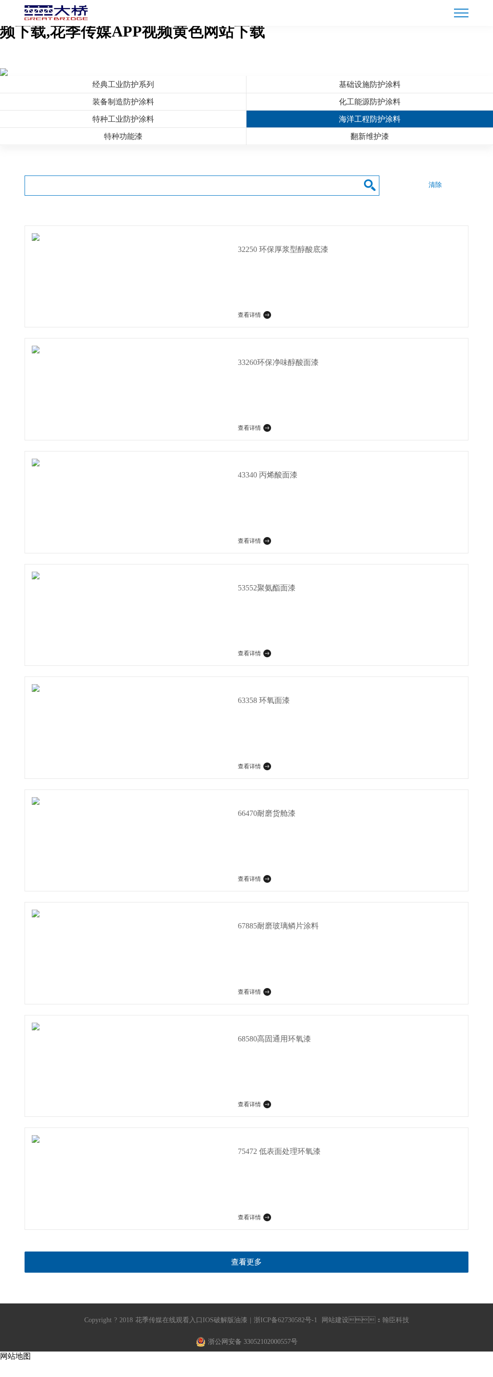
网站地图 (15, 1356)
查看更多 (246, 1262)
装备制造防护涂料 (123, 102)
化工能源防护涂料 (370, 102)
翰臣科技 (395, 1320)
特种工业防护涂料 (123, 119)
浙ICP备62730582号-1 (285, 1320)
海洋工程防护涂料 (370, 119)
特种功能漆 (123, 136)
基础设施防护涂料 (370, 84)
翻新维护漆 (369, 136)
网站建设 (335, 1320)
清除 (435, 184)
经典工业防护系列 (123, 84)
